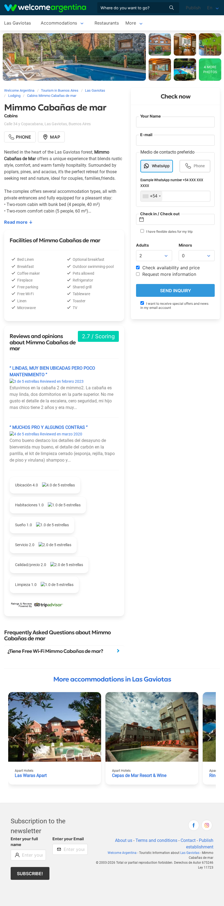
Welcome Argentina (122, 853)
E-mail (146, 134)
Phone (199, 166)
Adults (142, 245)
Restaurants (107, 23)
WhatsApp (161, 166)
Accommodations (59, 23)
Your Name (150, 116)
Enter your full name (24, 841)
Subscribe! (30, 873)
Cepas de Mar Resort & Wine (139, 775)
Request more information (168, 274)
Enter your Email (68, 838)
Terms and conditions (156, 840)
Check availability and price (170, 267)
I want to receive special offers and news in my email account (174, 305)
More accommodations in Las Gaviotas (112, 679)
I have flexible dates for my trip (169, 231)
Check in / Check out (160, 213)
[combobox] (151, 196)
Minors (185, 245)
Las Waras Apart (31, 775)
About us (123, 840)
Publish (193, 7)
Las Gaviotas (17, 23)
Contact (188, 840)
